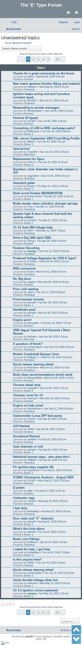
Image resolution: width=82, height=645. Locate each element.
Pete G (31, 162)
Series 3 (28, 134)
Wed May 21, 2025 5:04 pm (55, 583)
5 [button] (48, 59)
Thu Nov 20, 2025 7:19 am (56, 323)
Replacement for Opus (28, 159)
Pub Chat (29, 339)
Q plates (19, 487)
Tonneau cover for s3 (28, 395)
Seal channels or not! (28, 446)
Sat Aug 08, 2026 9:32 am (50, 76)
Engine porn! (22, 320)
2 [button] (33, 59)
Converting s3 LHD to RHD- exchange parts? (44, 128)
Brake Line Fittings (26, 539)
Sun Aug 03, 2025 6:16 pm (56, 511)
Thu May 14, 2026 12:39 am (52, 186)
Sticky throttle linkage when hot (35, 580)
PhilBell (31, 460)
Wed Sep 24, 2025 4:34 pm (54, 398)
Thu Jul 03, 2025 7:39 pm (56, 552)
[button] (21, 59)
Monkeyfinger (34, 110)
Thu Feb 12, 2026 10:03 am (54, 251)
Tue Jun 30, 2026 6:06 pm (56, 131)
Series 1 (28, 144)
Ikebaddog (33, 511)
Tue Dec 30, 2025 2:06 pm (52, 302)
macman (32, 398)
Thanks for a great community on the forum (43, 73)
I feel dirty (20, 508)
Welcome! (29, 154)
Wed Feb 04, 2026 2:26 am (54, 261)
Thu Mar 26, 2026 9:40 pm (51, 240)
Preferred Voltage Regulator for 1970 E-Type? (44, 258)
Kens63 (31, 220)
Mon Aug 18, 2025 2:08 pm (53, 501)
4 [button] (43, 59)
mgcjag (31, 251)
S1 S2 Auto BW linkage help (33, 227)
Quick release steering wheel (33, 570)
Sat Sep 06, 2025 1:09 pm (50, 429)
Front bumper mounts (28, 299)
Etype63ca (33, 470)
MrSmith (31, 336)
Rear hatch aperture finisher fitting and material (46, 83)
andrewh (32, 583)
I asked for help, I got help (31, 549)
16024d (31, 501)
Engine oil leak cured (28, 405)
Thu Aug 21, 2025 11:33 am (50, 490)
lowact (30, 186)
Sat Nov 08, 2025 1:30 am (53, 336)
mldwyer (32, 86)
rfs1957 (31, 121)
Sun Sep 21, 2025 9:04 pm (58, 408)
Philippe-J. (33, 357)
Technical (29, 89)
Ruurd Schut (34, 196)
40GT (30, 230)
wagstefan (33, 175)
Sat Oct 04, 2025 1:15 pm (54, 388)
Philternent (33, 131)
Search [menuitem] (76, 29)
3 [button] (38, 59)
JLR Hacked (21, 426)
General (28, 79)
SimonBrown (34, 408)
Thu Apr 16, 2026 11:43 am (59, 196)
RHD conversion (24, 268)
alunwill (31, 302)
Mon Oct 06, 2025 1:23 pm (59, 377)
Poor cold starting (25, 289)
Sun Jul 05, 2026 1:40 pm (52, 121)
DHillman (32, 542)
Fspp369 (32, 151)
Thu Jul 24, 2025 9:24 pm (52, 531)
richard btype (34, 347)
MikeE (30, 141)
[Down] (76, 639)
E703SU (31, 261)
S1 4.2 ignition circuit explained (35, 590)
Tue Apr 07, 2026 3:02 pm (52, 220)
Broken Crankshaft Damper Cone (36, 354)
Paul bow (32, 367)
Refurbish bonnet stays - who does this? (41, 457)
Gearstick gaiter (24, 183)
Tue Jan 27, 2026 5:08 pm (50, 292)
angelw (31, 282)
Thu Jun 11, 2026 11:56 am (53, 162)
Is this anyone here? (27, 559)
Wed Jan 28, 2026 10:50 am (53, 282)
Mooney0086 (34, 377)
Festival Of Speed (25, 118)
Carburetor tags (24, 498)
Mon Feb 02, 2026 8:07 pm (51, 271)
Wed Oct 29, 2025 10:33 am (56, 357)
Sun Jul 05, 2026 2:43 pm (59, 110)
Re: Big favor (22, 279)
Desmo (31, 418)
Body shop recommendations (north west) (42, 374)
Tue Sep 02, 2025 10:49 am (57, 470)
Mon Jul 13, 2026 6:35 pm (54, 100)
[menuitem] (12, 22)
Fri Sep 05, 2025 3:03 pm (52, 439)
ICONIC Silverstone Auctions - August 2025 (43, 477)
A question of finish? (28, 344)
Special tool (21, 148)
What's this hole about (28, 528)
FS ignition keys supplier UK (33, 467)
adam (30, 76)
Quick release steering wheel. (33, 364)
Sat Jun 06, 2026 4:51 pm (55, 175)
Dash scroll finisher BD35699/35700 (37, 193)
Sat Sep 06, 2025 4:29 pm (52, 418)
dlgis (29, 490)
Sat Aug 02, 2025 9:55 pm (52, 521)
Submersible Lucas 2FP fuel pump (37, 415)
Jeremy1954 (34, 573)
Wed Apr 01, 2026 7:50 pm (51, 230)
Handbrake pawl (24, 309)
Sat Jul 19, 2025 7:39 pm (53, 542)
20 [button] (57, 59)
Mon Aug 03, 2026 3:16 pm (54, 86)
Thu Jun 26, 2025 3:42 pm (50, 562)
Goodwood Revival (26, 436)
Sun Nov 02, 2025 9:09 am (59, 347)
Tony (30, 206)
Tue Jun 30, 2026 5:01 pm (51, 141)
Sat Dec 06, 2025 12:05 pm (53, 312)
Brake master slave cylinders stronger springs (45, 203)
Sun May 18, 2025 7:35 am (54, 593)
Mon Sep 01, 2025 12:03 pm (53, 480)
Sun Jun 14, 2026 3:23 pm (54, 151)
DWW (30, 429)
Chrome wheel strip (27, 385)
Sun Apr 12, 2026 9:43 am (50, 206)
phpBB (29, 636)
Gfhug (30, 240)
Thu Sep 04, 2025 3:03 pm (52, 449)
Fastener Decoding (26, 248)
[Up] (76, 629)
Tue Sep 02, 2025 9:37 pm (52, 460)
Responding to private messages (36, 107)
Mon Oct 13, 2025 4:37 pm (54, 367)
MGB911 (32, 100)
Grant (30, 271)
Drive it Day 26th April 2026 (32, 237)
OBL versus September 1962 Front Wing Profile (46, 138)
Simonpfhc (33, 323)
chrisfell (31, 439)
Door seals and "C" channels (33, 518)
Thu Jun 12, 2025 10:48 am (59, 573)
